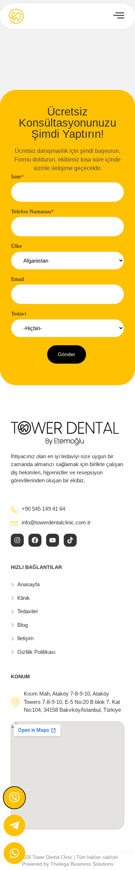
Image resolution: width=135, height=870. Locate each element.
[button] (66, 354)
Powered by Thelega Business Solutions (67, 864)
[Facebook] (34, 540)
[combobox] (67, 260)
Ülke (16, 246)
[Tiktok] (70, 540)
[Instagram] (17, 540)
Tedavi (18, 313)
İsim (17, 176)
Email (17, 279)
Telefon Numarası (32, 211)
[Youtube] (52, 540)
